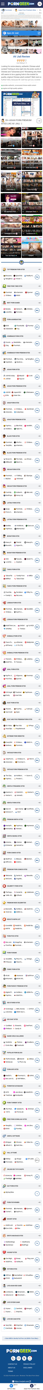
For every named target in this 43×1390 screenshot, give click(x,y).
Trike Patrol (31, 189)
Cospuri (31, 255)
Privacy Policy (29, 1364)
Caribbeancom (31, 233)
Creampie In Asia (10, 233)
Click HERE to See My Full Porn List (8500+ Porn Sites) (21, 1338)
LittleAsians (10, 189)
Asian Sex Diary (31, 167)
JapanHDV (10, 167)
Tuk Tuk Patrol (10, 255)
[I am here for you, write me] (19, 1358)
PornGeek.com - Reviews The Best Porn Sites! (24, 1375)
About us (11, 1368)
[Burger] (2, 4)
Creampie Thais (31, 211)
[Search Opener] (39, 4)
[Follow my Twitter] (24, 1358)
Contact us (12, 1364)
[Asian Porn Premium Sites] (39, 121)
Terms (10, 1371)
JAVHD (10, 145)
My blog (29, 1358)
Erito (31, 145)
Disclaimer (27, 1368)
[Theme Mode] (13, 1358)
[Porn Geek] (21, 3)
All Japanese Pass (10, 211)
